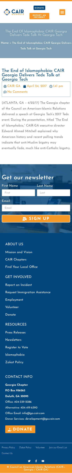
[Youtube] (43, 461)
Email (6, 201)
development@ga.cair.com (42, 418)
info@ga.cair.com (33, 413)
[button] (62, 12)
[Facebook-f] (36, 461)
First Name (10, 186)
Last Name (45, 186)
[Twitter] (29, 461)
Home (5, 42)
